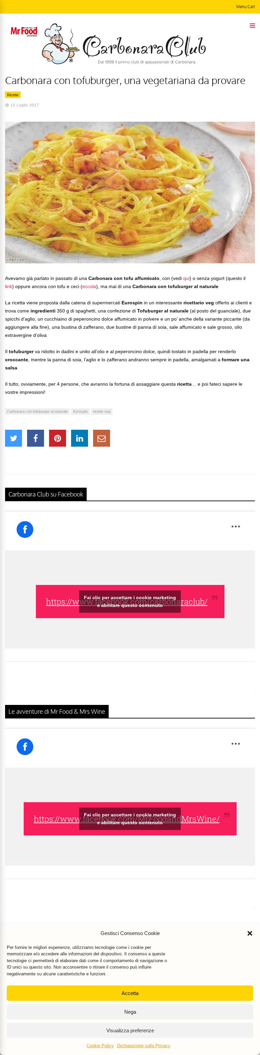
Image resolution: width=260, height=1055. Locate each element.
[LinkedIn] (79, 438)
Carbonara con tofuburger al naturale (37, 411)
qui (186, 278)
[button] (249, 933)
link (8, 286)
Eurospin (80, 411)
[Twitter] (13, 438)
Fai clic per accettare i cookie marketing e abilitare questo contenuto (130, 601)
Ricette (13, 95)
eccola (89, 286)
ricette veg (101, 411)
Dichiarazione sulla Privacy (143, 1045)
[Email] (101, 438)
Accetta (130, 993)
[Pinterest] (57, 438)
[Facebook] (35, 438)
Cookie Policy (100, 1045)
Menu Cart (245, 6)
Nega (130, 1012)
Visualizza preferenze (130, 1030)
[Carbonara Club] (123, 63)
